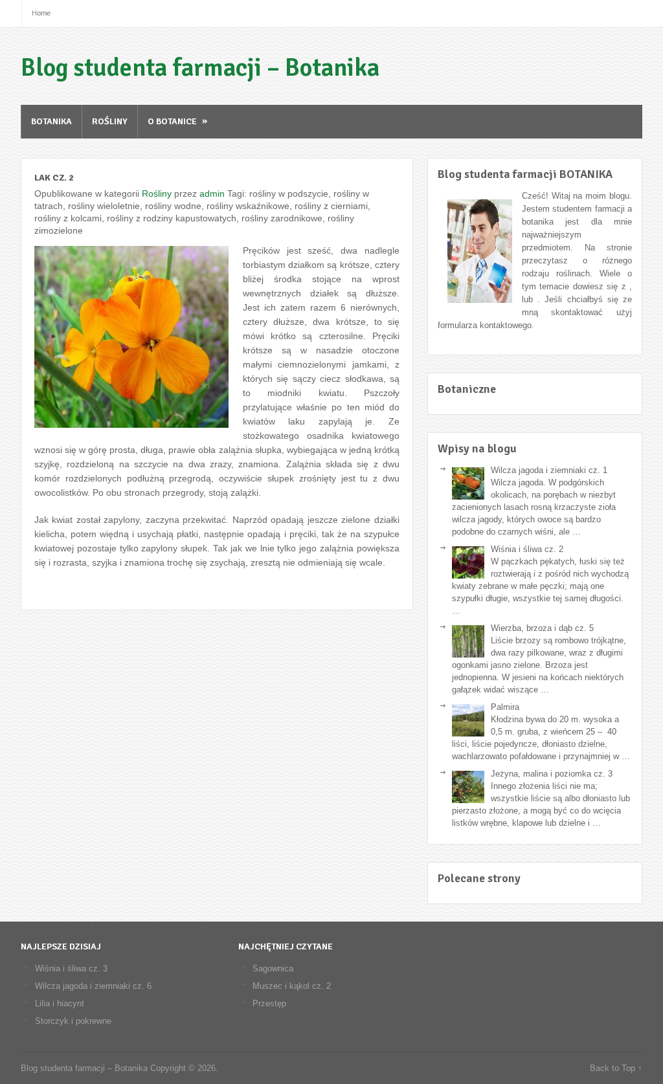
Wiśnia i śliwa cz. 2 (527, 549)
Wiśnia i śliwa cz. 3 (71, 968)
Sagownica (273, 968)
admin (212, 193)
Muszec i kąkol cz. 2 (292, 986)
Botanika (51, 121)
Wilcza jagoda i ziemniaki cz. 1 (549, 470)
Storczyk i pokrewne (73, 1021)
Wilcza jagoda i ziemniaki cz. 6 (93, 986)
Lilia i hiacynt (59, 1003)
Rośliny (110, 121)
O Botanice (177, 121)
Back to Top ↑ (616, 1068)
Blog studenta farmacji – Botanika (200, 67)
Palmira (505, 707)
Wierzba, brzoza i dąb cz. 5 (542, 628)
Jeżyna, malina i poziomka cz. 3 (551, 774)
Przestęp (269, 1003)
